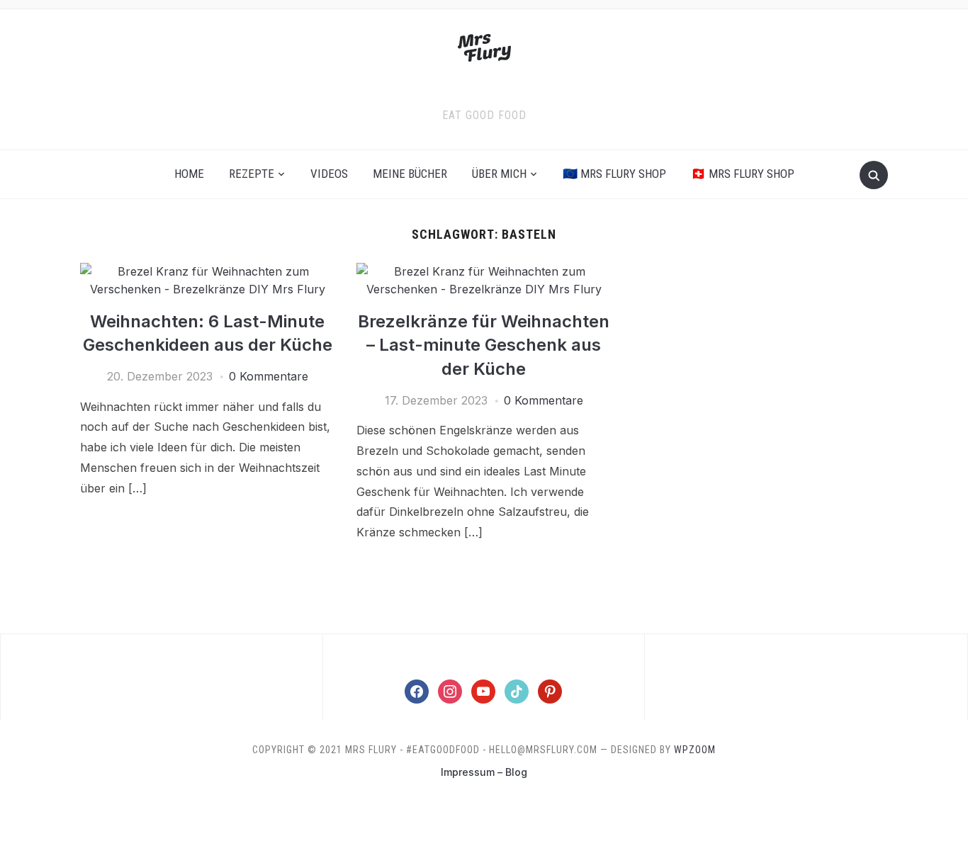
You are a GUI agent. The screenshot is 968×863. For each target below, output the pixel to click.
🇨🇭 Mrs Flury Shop (742, 174)
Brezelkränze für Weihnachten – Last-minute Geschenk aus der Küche (483, 345)
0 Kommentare (268, 376)
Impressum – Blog (484, 772)
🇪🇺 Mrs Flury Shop (614, 174)
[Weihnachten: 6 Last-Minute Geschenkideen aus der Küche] (207, 271)
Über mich (499, 174)
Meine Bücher (410, 174)
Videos (329, 174)
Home (189, 174)
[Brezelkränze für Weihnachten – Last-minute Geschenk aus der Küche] (483, 271)
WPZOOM (695, 749)
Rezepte (251, 174)
